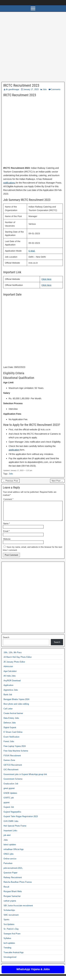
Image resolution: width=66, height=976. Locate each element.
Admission (8, 666)
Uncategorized (10, 957)
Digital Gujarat (10, 727)
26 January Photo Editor (14, 662)
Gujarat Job (9, 807)
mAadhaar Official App (13, 849)
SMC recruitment (11, 915)
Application (8, 685)
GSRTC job (9, 798)
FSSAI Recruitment (12, 755)
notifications (9, 182)
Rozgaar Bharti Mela (13, 891)
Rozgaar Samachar (12, 896)
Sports (6, 919)
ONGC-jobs (9, 854)
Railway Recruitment (13, 877)
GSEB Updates (10, 793)
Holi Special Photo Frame (15, 826)
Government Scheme (13, 779)
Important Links (10, 830)
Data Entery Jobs (11, 718)
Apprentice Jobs (11, 690)
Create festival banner (13, 713)
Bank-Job (8, 694)
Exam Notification (11, 737)
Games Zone (9, 760)
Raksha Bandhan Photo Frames (18, 882)
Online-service (10, 859)
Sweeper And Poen (12, 934)
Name (6, 523)
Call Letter (8, 709)
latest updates (10, 844)
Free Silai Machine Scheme (16, 751)
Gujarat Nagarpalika (12, 812)
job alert (7, 835)
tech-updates (9, 943)
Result (6, 887)
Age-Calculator (10, 671)
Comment (8, 499)
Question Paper (10, 872)
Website (6, 539)
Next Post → (57, 481)
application (14, 449)
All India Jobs (10, 676)
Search (6, 637)
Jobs (45, 89)
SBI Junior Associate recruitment (18, 905)
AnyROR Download (12, 680)
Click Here (46, 279)
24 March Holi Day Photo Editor (18, 657)
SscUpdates (9, 924)
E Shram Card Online (13, 732)
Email (6, 531)
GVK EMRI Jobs (11, 821)
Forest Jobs (9, 741)
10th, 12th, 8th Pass (13, 652)
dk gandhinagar (12, 89)
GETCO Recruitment (13, 765)
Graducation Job (11, 784)
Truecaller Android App (13, 952)
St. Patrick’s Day (11, 929)
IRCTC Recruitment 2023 (21, 85)
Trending (7, 947)
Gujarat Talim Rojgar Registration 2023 (21, 816)
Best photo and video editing (16, 704)
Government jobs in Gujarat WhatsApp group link (25, 774)
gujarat (7, 802)
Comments (55, 89)
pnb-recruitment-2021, (13, 868)
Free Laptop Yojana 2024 (15, 746)
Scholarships (9, 910)
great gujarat (9, 788)
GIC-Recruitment (11, 769)
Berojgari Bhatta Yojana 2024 (16, 699)
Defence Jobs (10, 723)
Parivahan (8, 863)
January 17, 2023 (31, 89)
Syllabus (7, 938)
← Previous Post (10, 481)
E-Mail (32, 251)
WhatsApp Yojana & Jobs (33, 969)
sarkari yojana (10, 901)
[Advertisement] (33, 48)
